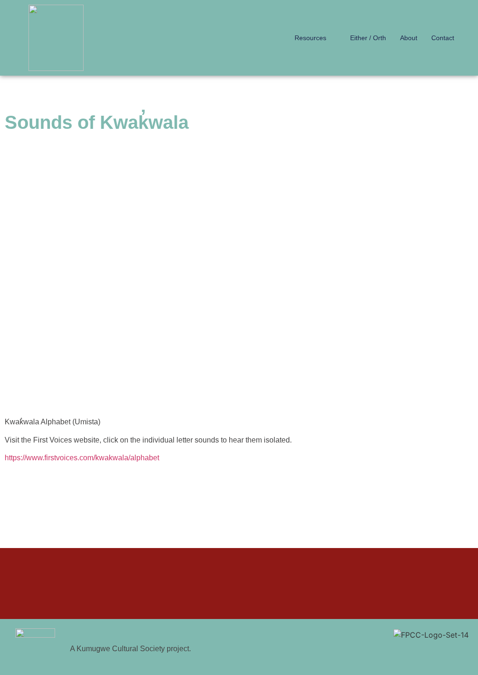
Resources (310, 38)
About (408, 38)
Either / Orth (368, 38)
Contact (442, 38)
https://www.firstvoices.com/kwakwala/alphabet (82, 458)
